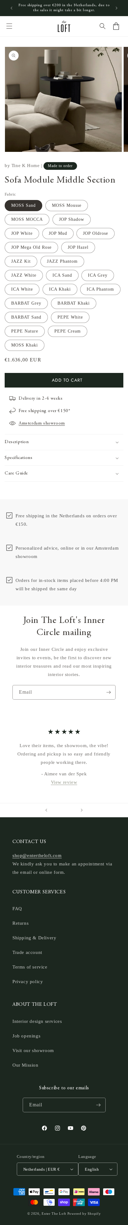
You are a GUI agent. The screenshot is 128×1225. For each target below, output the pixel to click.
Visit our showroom (33, 1050)
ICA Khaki (60, 289)
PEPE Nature (24, 331)
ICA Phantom (100, 289)
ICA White (22, 289)
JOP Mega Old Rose (31, 247)
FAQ (17, 908)
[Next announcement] (116, 8)
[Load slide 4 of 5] (68, 810)
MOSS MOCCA (27, 219)
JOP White (22, 233)
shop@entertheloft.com (37, 855)
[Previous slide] (46, 810)
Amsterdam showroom (42, 423)
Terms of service (30, 966)
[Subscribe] (108, 692)
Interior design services (37, 1021)
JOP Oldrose (95, 233)
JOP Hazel (78, 247)
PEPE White (70, 317)
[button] (9, 26)
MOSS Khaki (24, 345)
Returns (20, 923)
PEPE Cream (67, 331)
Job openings (26, 1035)
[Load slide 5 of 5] (73, 810)
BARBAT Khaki (73, 303)
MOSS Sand (23, 205)
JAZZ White (23, 275)
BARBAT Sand (26, 317)
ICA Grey (97, 275)
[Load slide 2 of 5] (59, 810)
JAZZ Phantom (62, 261)
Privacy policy (27, 981)
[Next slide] (82, 810)
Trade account (27, 952)
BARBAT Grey (26, 303)
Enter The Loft (54, 1213)
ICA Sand (62, 275)
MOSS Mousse (66, 205)
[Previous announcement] (11, 8)
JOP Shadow (71, 219)
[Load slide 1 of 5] (55, 810)
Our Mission (25, 1065)
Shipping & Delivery (34, 937)
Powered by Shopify (84, 1213)
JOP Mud (58, 233)
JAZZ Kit (21, 261)
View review (64, 781)
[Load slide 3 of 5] (64, 810)
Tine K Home (25, 165)
